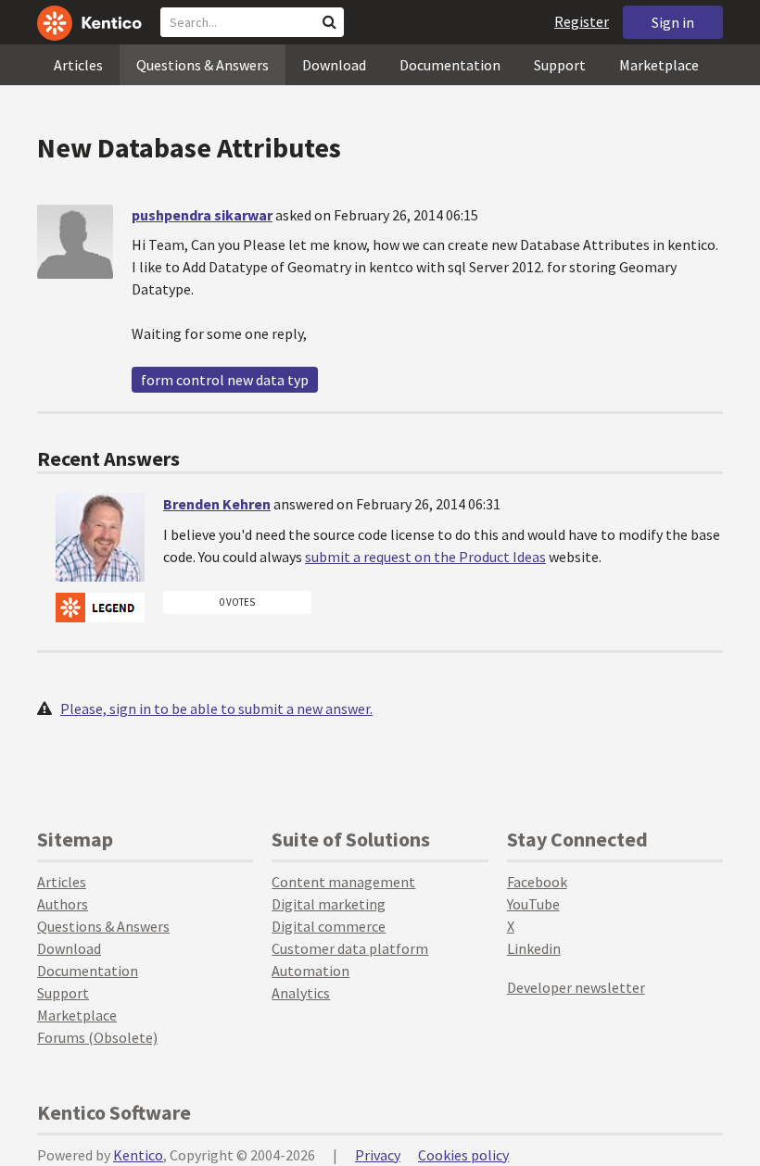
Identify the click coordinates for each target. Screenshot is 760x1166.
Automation (310, 970)
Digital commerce (329, 926)
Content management (343, 881)
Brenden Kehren (217, 504)
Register (581, 21)
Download (334, 65)
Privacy (377, 1155)
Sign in (673, 22)
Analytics (301, 993)
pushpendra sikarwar (202, 215)
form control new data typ (225, 379)
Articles (78, 65)
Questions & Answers (202, 65)
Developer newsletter (576, 987)
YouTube (533, 904)
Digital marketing (329, 904)
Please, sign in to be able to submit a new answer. (216, 708)
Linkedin (534, 948)
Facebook (537, 881)
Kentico (138, 1155)
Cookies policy (463, 1155)
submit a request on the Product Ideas (425, 556)
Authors (62, 904)
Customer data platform (350, 948)
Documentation (449, 65)
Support (560, 65)
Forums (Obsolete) (97, 1037)
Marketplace (659, 65)
